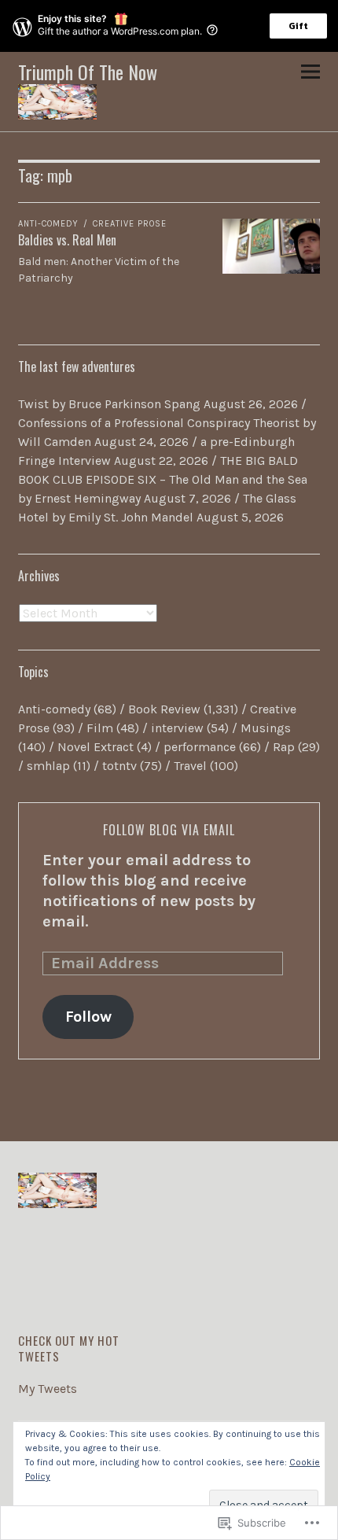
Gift (298, 26)
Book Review (164, 709)
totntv (119, 765)
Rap (284, 746)
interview (177, 727)
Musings (266, 727)
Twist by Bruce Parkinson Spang (109, 403)
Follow (88, 1017)
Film (99, 727)
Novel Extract (95, 746)
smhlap (48, 765)
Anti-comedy (48, 224)
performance (199, 746)
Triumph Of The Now (87, 71)
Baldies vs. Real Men (67, 239)
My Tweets (47, 1388)
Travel (190, 765)
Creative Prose (130, 224)
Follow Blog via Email (169, 829)
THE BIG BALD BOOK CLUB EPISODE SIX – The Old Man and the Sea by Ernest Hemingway (162, 479)
